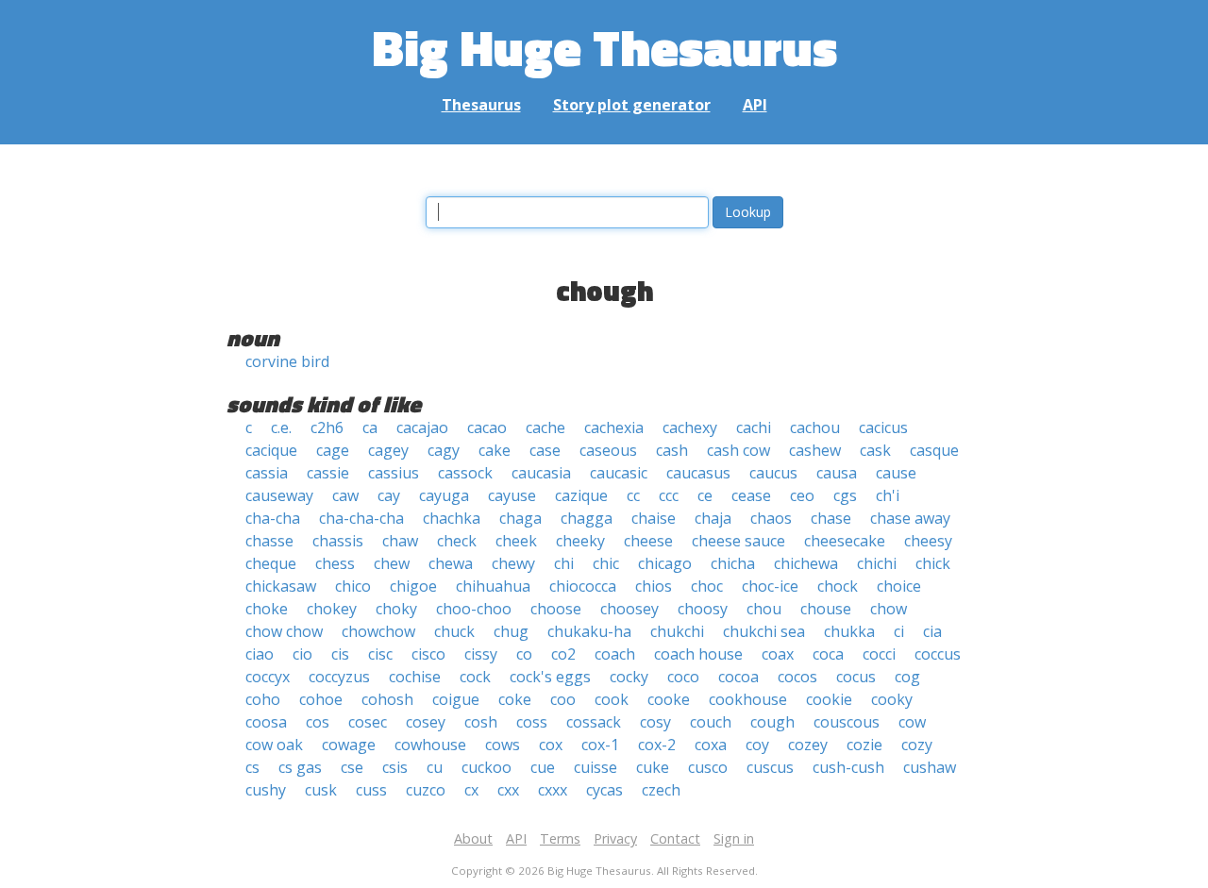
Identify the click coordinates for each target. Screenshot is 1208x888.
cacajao (422, 427)
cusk (321, 789)
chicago (665, 563)
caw (345, 495)
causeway (279, 495)
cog (907, 676)
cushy (265, 789)
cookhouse (748, 699)
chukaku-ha (589, 631)
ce (705, 495)
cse (352, 767)
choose (555, 608)
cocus (856, 676)
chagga (586, 518)
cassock (465, 472)
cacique (271, 450)
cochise (415, 676)
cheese (648, 540)
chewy (513, 563)
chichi (877, 563)
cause (896, 472)
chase (831, 518)
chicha (733, 563)
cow (912, 722)
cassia (266, 472)
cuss (371, 789)
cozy (916, 744)
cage (332, 450)
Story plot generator (632, 104)
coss (531, 722)
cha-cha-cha (361, 518)
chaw (400, 540)
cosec (367, 722)
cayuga (444, 495)
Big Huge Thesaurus (604, 47)
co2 (563, 654)
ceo (802, 495)
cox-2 (657, 744)
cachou (815, 427)
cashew (815, 450)
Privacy (615, 838)
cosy (655, 722)
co (524, 654)
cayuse (512, 495)
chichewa (806, 563)
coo (563, 699)
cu (435, 767)
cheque (270, 563)
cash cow (738, 450)
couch (710, 722)
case (545, 450)
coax (778, 654)
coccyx (267, 676)
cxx (508, 789)
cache (545, 427)
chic (606, 563)
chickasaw (280, 586)
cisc (380, 654)
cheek (516, 540)
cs (252, 767)
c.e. (281, 427)
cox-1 (600, 744)
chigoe (413, 586)
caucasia (541, 472)
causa (836, 472)
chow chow (284, 631)
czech (661, 789)
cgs (845, 495)
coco (683, 676)
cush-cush (848, 767)
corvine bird (287, 361)
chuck (454, 631)
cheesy (928, 540)
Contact (675, 838)
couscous (847, 722)
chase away (910, 518)
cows (502, 744)
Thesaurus (481, 104)
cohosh (387, 699)
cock (475, 676)
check (457, 540)
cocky (629, 676)
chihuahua (493, 586)
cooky (892, 699)
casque (934, 450)
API (755, 104)
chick (932, 563)
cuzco (425, 789)
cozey (808, 744)
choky (396, 608)
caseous (608, 450)
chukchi (677, 631)
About (473, 838)
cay (389, 495)
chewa (450, 563)
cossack (593, 722)
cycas (604, 789)
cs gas (300, 767)
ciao (259, 654)
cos (317, 722)
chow (888, 608)
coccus (937, 654)
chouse (825, 608)
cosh (480, 722)
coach (615, 654)
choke (266, 608)
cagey (388, 450)
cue (542, 767)
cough (772, 722)
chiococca (582, 586)
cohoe (321, 699)
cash (672, 450)
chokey (332, 608)
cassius (393, 472)
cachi (753, 427)
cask (875, 450)
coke (514, 699)
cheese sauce (738, 540)
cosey (425, 722)
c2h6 (327, 427)
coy (757, 744)
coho (262, 699)
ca (370, 427)
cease (751, 495)
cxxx (552, 789)
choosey (629, 608)
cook (612, 699)
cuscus (770, 767)
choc (707, 586)
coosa (266, 722)
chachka (451, 518)
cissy (480, 654)
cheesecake (844, 540)
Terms (560, 838)
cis (340, 654)
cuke (652, 767)
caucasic (618, 472)
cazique (581, 495)
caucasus (698, 472)
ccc (669, 495)
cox (550, 744)
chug (511, 631)
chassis (337, 540)
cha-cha (272, 518)
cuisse (595, 767)
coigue (455, 699)
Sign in (733, 838)
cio (302, 654)
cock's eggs (550, 676)
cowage (349, 744)
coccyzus (339, 676)
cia (932, 631)
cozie (864, 744)
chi (564, 563)
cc (633, 495)
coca (828, 654)
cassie (328, 472)
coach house (698, 654)
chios (653, 586)
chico (353, 586)
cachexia (614, 427)
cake (494, 450)
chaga (520, 518)
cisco (428, 654)
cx (471, 789)
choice (899, 586)
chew (392, 563)
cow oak (274, 744)
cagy (444, 450)
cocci (879, 654)
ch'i (887, 495)
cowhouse (430, 744)
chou (764, 608)
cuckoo (486, 767)
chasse (269, 540)
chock (837, 586)
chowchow (378, 631)
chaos (771, 518)
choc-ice (770, 586)
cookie (829, 699)
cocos (797, 676)
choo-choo (474, 608)
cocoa (738, 676)
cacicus (883, 427)
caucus (773, 472)
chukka (849, 631)
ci (899, 631)
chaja (713, 518)
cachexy (690, 427)
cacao (487, 427)
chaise (653, 518)
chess (335, 563)
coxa (711, 744)
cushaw (929, 767)
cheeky (580, 540)
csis (395, 767)
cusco (708, 767)
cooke (668, 699)
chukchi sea (764, 631)
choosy (703, 608)
